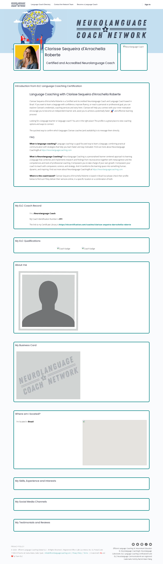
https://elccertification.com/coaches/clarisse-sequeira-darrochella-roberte (95, 224)
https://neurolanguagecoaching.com (56, 150)
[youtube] (150, 544)
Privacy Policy (77, 553)
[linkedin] (141, 544)
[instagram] (137, 544)
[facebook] (133, 544)
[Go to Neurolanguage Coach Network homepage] (18, 4)
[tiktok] (146, 544)
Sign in (147, 4)
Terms (86, 553)
